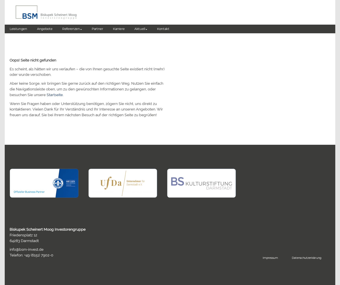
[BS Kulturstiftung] (201, 183)
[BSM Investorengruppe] (46, 12)
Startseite (55, 95)
